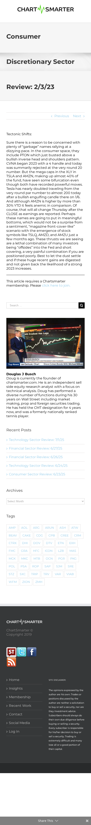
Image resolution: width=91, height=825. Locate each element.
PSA (24, 566)
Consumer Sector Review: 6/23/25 (37, 474)
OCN (49, 558)
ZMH (38, 582)
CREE (65, 535)
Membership (20, 697)
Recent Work (20, 706)
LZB (61, 551)
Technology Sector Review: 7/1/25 (36, 440)
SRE (71, 566)
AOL (24, 528)
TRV (46, 574)
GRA (24, 551)
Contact (15, 714)
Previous (61, 116)
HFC (36, 551)
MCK (12, 558)
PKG (73, 558)
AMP (12, 528)
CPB (51, 535)
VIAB (70, 574)
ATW (74, 528)
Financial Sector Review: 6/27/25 (35, 448)
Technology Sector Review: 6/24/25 (38, 466)
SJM (59, 566)
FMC (12, 551)
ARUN (49, 528)
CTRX (13, 543)
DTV (49, 543)
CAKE (26, 535)
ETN (61, 543)
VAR (58, 574)
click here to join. (56, 285)
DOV (36, 543)
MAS (72, 551)
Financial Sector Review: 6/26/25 (36, 457)
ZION (26, 582)
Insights (16, 688)
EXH (72, 543)
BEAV (13, 535)
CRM (77, 535)
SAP (47, 566)
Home (14, 680)
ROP (35, 566)
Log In (14, 731)
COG (39, 535)
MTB (36, 558)
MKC (24, 558)
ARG (36, 528)
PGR (61, 558)
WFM (13, 582)
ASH (62, 528)
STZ (11, 574)
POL (12, 566)
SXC (23, 574)
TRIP (34, 574)
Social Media (19, 723)
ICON (48, 551)
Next (77, 116)
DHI (25, 543)
